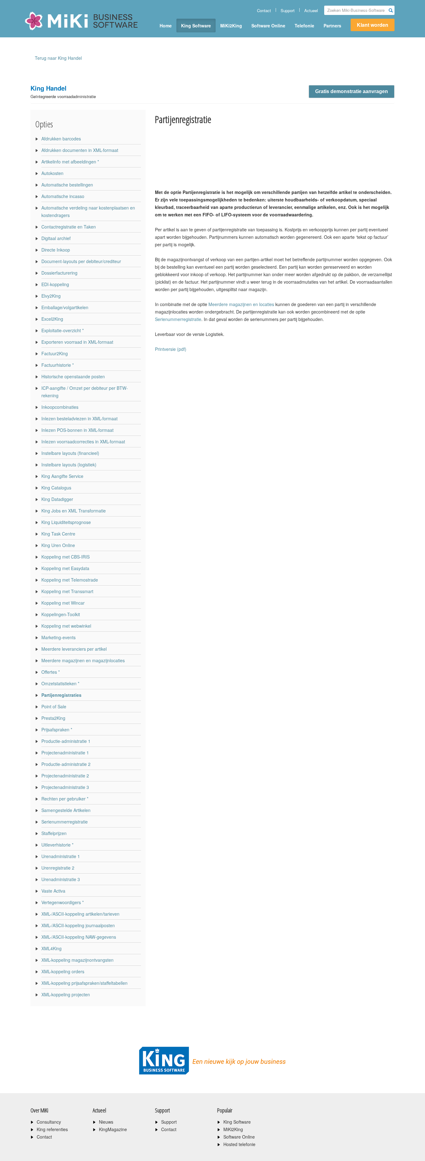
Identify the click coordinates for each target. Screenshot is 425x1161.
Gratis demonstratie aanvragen (351, 91)
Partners (332, 25)
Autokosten (52, 173)
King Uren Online (58, 545)
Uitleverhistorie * (57, 845)
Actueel (311, 10)
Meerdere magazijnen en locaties (241, 304)
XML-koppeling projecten (65, 994)
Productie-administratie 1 (66, 741)
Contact (264, 10)
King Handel (63, 91)
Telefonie (304, 25)
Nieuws (106, 1122)
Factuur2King (54, 353)
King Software (196, 25)
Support (288, 10)
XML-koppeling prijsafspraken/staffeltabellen (84, 983)
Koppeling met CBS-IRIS (65, 557)
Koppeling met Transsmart (67, 591)
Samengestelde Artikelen (66, 810)
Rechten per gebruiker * (64, 798)
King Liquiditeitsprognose (66, 522)
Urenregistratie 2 (57, 868)
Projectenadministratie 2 (65, 775)
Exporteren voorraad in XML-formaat (77, 342)
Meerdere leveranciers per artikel (74, 649)
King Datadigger (57, 499)
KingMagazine (113, 1129)
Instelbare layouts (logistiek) (68, 464)
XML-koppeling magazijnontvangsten (77, 960)
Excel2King (52, 319)
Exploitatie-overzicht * (62, 330)
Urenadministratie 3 (60, 879)
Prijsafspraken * (56, 729)
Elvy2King (51, 296)
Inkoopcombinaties (59, 407)
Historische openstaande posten (73, 376)
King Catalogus (56, 487)
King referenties (52, 1129)
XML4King (51, 948)
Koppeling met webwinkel (66, 626)
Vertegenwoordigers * (62, 902)
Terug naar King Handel (58, 58)
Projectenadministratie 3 (65, 787)
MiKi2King (231, 25)
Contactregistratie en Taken (68, 227)
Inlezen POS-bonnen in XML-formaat (77, 430)
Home (166, 25)
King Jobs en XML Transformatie (73, 510)
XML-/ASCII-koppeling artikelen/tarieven (80, 914)
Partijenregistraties (61, 695)
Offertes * (50, 672)
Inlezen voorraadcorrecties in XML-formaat (83, 441)
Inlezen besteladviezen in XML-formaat (79, 418)
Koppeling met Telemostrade (69, 580)
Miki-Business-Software (55, 32)
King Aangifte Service (62, 476)
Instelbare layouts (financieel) (70, 453)
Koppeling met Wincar (63, 603)
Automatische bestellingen (67, 185)
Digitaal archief (56, 238)
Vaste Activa (53, 891)
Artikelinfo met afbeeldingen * (70, 161)
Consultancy (49, 1122)
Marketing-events (58, 637)
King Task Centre (58, 534)
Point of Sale (53, 706)
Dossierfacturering (59, 273)
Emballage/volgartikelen (64, 307)
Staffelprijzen (54, 833)
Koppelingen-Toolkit (60, 614)
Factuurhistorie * (57, 365)
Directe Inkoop (55, 250)
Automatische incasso (62, 196)
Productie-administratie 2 (66, 764)
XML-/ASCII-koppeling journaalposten (78, 925)
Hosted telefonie (239, 1144)
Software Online (268, 25)
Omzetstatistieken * (60, 683)
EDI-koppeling (55, 284)
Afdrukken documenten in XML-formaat (79, 150)
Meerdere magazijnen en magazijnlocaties (83, 660)
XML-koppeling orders (62, 971)
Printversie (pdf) (170, 349)
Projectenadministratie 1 (65, 752)
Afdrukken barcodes (61, 138)
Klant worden (372, 24)
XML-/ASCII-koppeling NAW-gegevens (78, 937)
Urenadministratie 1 (60, 856)
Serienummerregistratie (64, 822)
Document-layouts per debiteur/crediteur (81, 261)
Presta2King (53, 718)
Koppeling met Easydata (65, 568)
